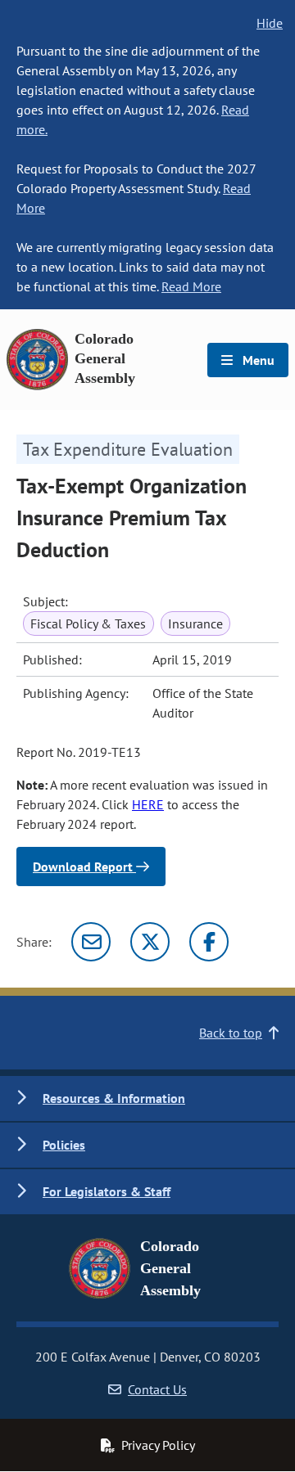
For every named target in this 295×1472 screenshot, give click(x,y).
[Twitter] (150, 941)
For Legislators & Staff (106, 1191)
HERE (148, 804)
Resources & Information (114, 1098)
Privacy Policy (158, 1445)
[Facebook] (209, 941)
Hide (269, 23)
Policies (64, 1145)
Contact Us (157, 1389)
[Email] (91, 941)
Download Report (84, 866)
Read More (191, 286)
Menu (257, 360)
